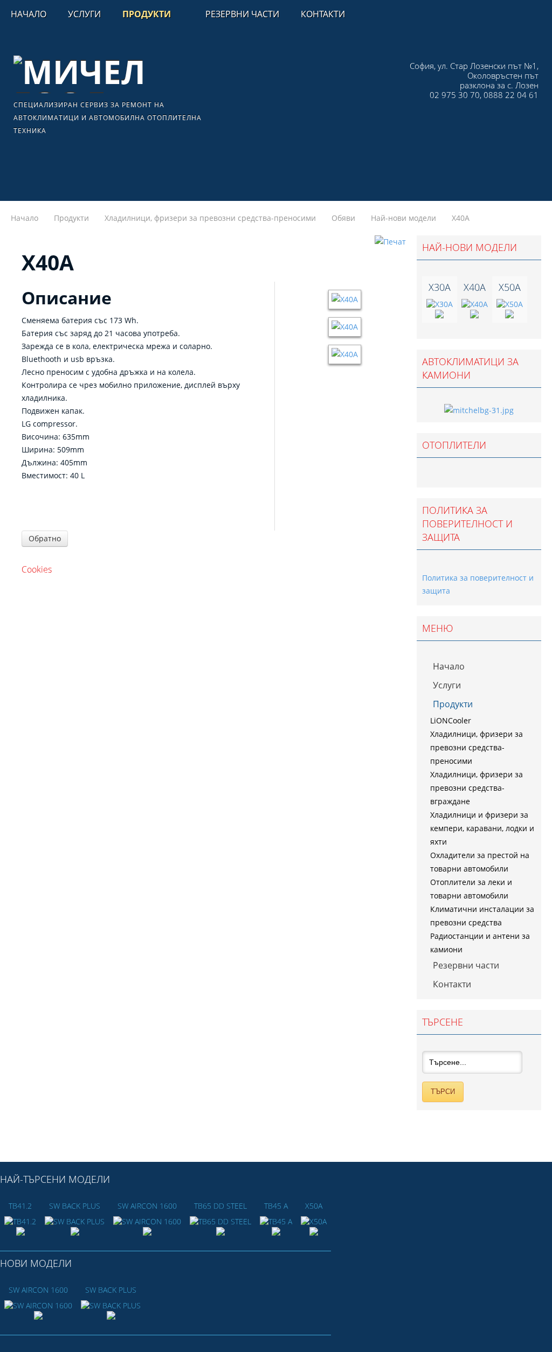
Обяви (343, 218)
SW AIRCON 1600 (147, 1206)
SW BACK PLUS (74, 1206)
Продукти (71, 218)
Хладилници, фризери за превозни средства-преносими (210, 218)
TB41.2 (20, 1206)
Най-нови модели (403, 218)
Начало (24, 218)
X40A (475, 287)
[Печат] (390, 241)
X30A (440, 287)
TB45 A (276, 1206)
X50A (510, 287)
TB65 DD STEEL (220, 1206)
